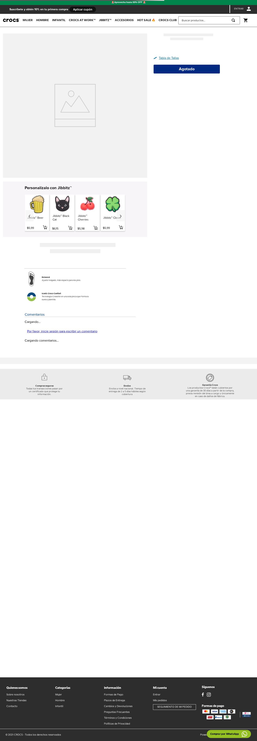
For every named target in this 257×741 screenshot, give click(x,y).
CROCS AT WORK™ (82, 20)
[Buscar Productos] (234, 20)
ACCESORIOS (124, 20)
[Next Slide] (121, 215)
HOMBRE (42, 20)
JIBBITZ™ (105, 20)
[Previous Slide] (29, 215)
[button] (168, 58)
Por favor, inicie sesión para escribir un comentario (62, 331)
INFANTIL (58, 20)
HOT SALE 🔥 (146, 20)
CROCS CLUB (168, 20)
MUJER (28, 20)
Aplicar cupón (82, 9)
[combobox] (209, 20)
